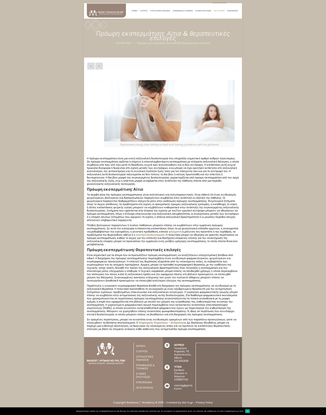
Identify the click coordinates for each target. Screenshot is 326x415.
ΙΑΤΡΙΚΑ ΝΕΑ (123, 43)
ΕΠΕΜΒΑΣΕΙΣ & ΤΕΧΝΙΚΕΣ (145, 366)
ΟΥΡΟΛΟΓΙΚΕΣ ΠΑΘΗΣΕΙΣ (144, 358)
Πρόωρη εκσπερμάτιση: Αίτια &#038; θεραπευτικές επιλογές (173, 43)
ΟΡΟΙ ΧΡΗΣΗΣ (144, 387)
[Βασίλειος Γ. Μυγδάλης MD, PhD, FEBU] (106, 10)
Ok (247, 411)
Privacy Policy (204, 402)
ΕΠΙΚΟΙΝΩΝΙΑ (144, 382)
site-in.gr (187, 402)
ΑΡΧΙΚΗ (140, 346)
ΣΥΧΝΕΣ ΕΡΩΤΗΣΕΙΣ (143, 375)
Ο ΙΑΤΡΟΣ (142, 351)
